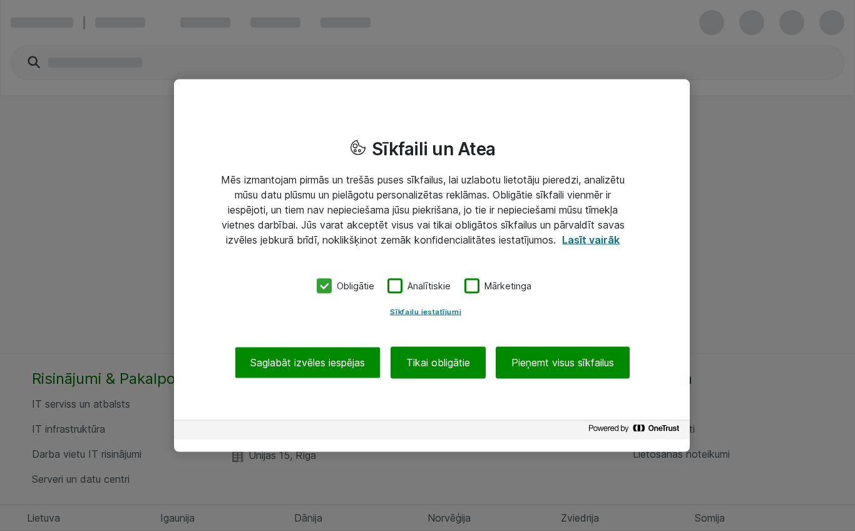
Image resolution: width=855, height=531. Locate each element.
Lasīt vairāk (591, 240)
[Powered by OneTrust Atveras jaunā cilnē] (635, 431)
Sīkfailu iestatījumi (425, 311)
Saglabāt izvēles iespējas (307, 362)
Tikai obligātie (438, 362)
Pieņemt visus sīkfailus (562, 362)
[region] (432, 266)
